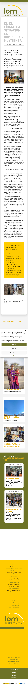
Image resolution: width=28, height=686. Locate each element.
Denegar (14, 348)
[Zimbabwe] (14, 83)
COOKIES (14, 672)
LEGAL (14, 675)
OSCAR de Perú (20, 426)
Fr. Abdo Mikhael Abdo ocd (14, 44)
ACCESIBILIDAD (14, 669)
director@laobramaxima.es (14, 568)
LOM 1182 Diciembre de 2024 (11, 322)
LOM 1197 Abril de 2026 (15, 491)
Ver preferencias (14, 352)
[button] (26, 330)
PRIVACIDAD (14, 678)
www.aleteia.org (14, 607)
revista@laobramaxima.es (14, 580)
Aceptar (14, 344)
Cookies (13, 355)
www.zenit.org (14, 605)
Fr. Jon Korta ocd (20, 399)
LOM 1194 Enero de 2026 (15, 464)
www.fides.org (14, 603)
